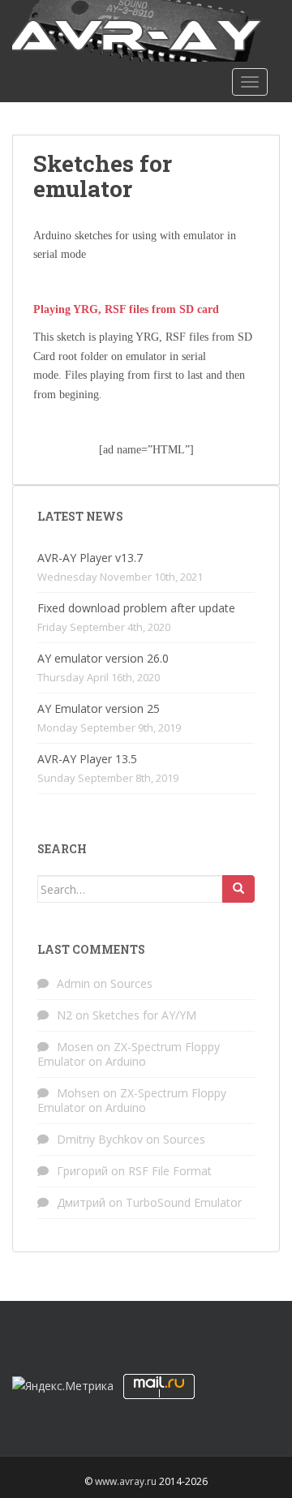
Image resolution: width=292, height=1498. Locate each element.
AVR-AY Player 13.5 (87, 758)
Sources (131, 983)
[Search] (238, 889)
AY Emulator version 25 (98, 708)
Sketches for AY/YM (144, 1015)
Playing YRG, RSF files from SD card (126, 309)
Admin (73, 983)
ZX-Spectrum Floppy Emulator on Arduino (128, 1054)
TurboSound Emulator (184, 1202)
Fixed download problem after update (136, 608)
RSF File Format (170, 1170)
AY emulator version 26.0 (103, 658)
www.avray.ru (126, 1481)
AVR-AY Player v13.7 (90, 557)
